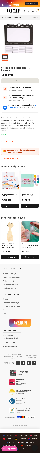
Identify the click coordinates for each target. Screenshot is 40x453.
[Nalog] (28, 11)
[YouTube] (29, 363)
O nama (5, 299)
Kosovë (20, 449)
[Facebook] (18, 363)
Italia (21, 442)
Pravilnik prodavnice (10, 284)
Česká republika (21, 435)
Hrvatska (32, 439)
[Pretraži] (23, 11)
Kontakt (5, 310)
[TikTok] (34, 363)
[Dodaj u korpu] (10, 206)
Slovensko (7, 435)
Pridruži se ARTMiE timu (11, 306)
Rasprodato (20, 81)
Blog (4, 313)
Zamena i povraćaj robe (11, 277)
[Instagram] (23, 363)
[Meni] (2, 10)
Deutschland (20, 439)
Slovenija (11, 442)
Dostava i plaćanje (9, 274)
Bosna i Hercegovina (11, 445)
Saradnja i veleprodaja (11, 303)
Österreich (7, 439)
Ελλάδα (30, 442)
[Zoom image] (18, 42)
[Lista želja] (33, 11)
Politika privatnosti (9, 288)
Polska (33, 435)
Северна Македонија (29, 445)
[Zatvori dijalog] (37, 431)
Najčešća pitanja (9, 281)
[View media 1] (5, 57)
